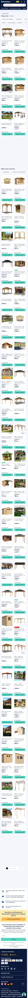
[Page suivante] (23, 868)
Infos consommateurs (6, 996)
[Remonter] (22, 984)
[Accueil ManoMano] (8, 1)
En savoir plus (15, 946)
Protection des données (15, 992)
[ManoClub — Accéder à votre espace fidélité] (18, 1)
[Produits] (2, 5)
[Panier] (24, 1)
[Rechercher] (4, 5)
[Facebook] (5, 969)
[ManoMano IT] (2, 984)
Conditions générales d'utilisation (15, 994)
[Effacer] (24, 5)
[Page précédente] (4, 868)
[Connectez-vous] (21, 1)
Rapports (14, 996)
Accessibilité (19, 996)
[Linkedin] (2, 969)
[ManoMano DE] (8, 984)
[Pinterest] (8, 969)
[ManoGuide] (24, 995)
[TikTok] (15, 969)
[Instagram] (11, 969)
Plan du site (15, 990)
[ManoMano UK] (5, 984)
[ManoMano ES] (11, 984)
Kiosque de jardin (5, 13)
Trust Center (4, 994)
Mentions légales (5, 992)
